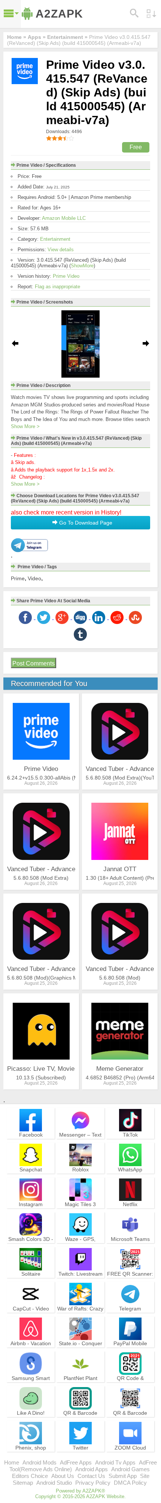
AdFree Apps (76, 1462)
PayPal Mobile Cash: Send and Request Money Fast (130, 1353)
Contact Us (91, 1476)
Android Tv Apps (115, 1462)
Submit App (123, 1476)
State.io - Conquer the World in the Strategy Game (80, 1350)
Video (34, 578)
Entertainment (55, 239)
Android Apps (91, 1469)
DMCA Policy (130, 1482)
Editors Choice (30, 1476)
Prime (18, 578)
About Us (62, 1476)
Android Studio (54, 1482)
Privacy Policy (92, 1482)
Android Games (130, 1469)
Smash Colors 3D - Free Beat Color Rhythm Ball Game (30, 1245)
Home (11, 1462)
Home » (16, 37)
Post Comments (33, 663)
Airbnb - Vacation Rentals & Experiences (30, 1350)
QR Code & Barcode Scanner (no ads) (130, 1385)
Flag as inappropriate (57, 286)
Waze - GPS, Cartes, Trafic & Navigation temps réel (80, 1249)
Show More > (25, 426)
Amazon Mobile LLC (64, 218)
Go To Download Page (85, 523)
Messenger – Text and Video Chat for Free (80, 1141)
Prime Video (66, 276)
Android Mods (39, 1462)
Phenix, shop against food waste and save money (31, 1454)
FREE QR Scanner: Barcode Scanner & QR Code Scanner (130, 1280)
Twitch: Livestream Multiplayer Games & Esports (80, 1280)
